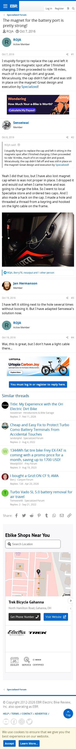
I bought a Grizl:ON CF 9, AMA (34, 475)
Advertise (41, 713)
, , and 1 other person (30, 272)
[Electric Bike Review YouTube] (6, 721)
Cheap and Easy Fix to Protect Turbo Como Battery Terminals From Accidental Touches (39, 429)
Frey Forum (31, 463)
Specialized (29, 87)
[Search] (73, 8)
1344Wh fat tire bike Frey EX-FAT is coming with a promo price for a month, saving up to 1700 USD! (38, 455)
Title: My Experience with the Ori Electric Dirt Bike (36, 406)
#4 (72, 337)
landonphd (16, 438)
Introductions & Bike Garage (38, 412)
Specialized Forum (33, 438)
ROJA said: (10, 145)
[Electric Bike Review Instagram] (22, 721)
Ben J (13, 479)
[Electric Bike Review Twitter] (29, 721)
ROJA (9, 31)
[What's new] (68, 8)
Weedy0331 (16, 463)
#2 (72, 137)
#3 (72, 298)
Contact (27, 713)
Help (6, 713)
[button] (5, 6)
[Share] (67, 54)
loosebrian (16, 412)
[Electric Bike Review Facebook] (14, 721)
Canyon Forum (25, 479)
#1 (72, 54)
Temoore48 (16, 500)
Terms (15, 713)
